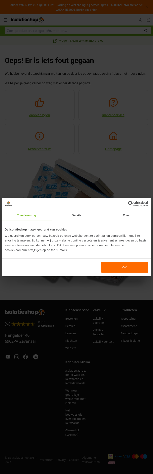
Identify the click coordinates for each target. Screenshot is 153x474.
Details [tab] (76, 215)
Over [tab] (126, 215)
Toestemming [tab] (26, 215)
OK (124, 267)
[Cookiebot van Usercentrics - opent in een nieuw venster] (131, 204)
